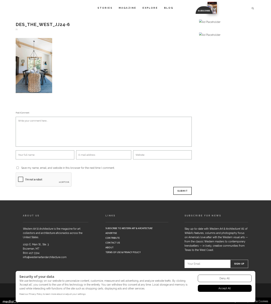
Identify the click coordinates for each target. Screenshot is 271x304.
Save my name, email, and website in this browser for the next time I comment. (68, 167)
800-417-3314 (31, 252)
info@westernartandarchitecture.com (45, 257)
